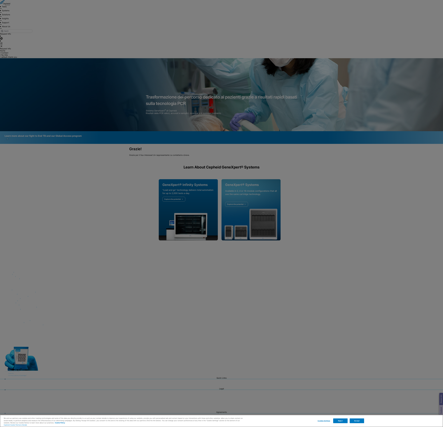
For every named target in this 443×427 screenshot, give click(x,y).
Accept (357, 421)
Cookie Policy (60, 423)
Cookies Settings (324, 421)
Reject (340, 421)
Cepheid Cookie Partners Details (15, 425)
